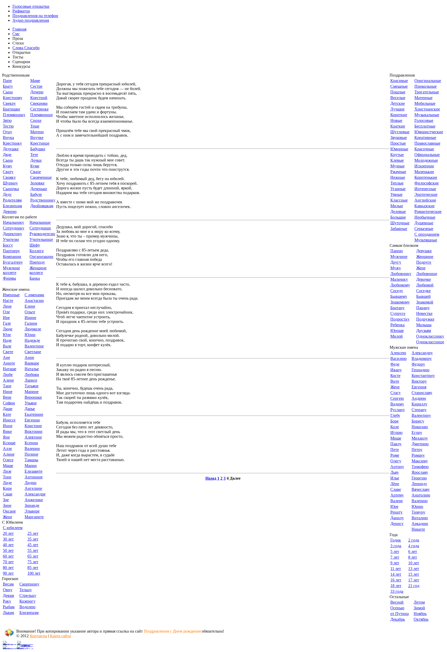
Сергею (397, 398)
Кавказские (424, 206)
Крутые (397, 154)
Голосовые (423, 120)
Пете (394, 449)
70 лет (8, 562)
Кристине (33, 426)
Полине (31, 454)
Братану (397, 308)
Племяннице (41, 115)
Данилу (397, 518)
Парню (396, 251)
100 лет (33, 573)
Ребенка (397, 325)
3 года (395, 546)
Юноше (397, 330)
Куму (7, 166)
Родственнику (42, 200)
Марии (31, 465)
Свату (8, 171)
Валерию (420, 501)
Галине (31, 323)
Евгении (32, 420)
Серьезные (423, 228)
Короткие (398, 115)
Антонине (34, 477)
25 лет (32, 533)
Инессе (9, 420)
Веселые (397, 97)
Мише (395, 438)
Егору (417, 432)
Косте (395, 375)
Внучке (36, 137)
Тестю (8, 126)
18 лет (395, 585)
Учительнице (41, 239)
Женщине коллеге (38, 270)
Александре (35, 494)
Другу (395, 262)
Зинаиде (32, 505)
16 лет (395, 580)
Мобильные (424, 103)
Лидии (30, 482)
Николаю (420, 427)
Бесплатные (424, 126)
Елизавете (33, 471)
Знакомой (424, 302)
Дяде (7, 154)
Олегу (395, 461)
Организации (41, 256)
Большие (398, 217)
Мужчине (398, 256)
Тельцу (25, 590)
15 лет (413, 574)
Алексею (398, 353)
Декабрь (397, 619)
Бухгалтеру (13, 262)
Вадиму (397, 404)
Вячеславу (421, 489)
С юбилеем (13, 527)
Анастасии (34, 300)
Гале (7, 323)
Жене (7, 517)
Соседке (423, 290)
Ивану (396, 370)
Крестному (12, 97)
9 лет (394, 563)
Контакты (38, 636)
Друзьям (423, 330)
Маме (35, 80)
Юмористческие (428, 132)
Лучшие (397, 109)
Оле (6, 312)
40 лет (8, 545)
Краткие (397, 126)
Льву (394, 472)
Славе (395, 489)
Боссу (8, 245)
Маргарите (34, 517)
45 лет (32, 545)
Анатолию (421, 495)
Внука (8, 137)
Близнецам (12, 206)
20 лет (8, 533)
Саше (7, 494)
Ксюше (9, 443)
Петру (417, 449)
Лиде (7, 482)
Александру (422, 353)
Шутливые (399, 132)
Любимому (400, 285)
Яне (6, 437)
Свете (8, 352)
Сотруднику (13, 228)
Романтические (428, 211)
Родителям (12, 200)
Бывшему (398, 296)
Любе (8, 374)
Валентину (421, 415)
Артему (397, 495)
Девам (8, 595)
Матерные (423, 97)
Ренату (396, 512)
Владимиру (422, 358)
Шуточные (399, 223)
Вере (7, 397)
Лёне (394, 483)
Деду (7, 194)
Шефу (34, 245)
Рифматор (21, 11)
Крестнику (12, 143)
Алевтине (33, 437)
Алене (8, 380)
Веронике (33, 397)
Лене (7, 306)
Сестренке (39, 109)
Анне (29, 357)
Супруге (397, 313)
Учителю (11, 239)
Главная (19, 29)
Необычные (424, 217)
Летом (419, 602)
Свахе (35, 171)
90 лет (8, 573)
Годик (395, 540)
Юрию (417, 506)
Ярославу (420, 472)
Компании (12, 256)
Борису (418, 421)
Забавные (398, 228)
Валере (396, 501)
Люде (7, 329)
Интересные (425, 189)
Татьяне (32, 386)
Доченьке (38, 189)
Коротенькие (425, 177)
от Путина (399, 613)
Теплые (397, 183)
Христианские (427, 109)
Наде (7, 340)
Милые (396, 206)
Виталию (420, 518)
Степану (419, 410)
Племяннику (14, 115)
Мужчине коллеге (11, 270)
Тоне (7, 477)
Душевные (423, 223)
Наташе (9, 369)
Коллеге (36, 251)
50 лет (8, 550)
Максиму (420, 461)
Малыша (423, 325)
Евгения (419, 387)
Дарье (30, 408)
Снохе (35, 120)
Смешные (399, 86)
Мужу (395, 268)
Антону (397, 466)
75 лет (32, 562)
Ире (6, 317)
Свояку (9, 177)
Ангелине (33, 488)
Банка (34, 278)
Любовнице (426, 273)
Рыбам (8, 607)
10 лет (413, 563)
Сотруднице (40, 228)
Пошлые (397, 92)
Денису (397, 523)
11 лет (395, 568)
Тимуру (418, 512)
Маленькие (424, 171)
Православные (427, 143)
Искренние (424, 166)
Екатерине (34, 414)
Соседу (396, 290)
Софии (9, 403)
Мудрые (397, 166)
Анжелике (34, 500)
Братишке (11, 109)
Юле (7, 334)
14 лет (395, 574)
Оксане (9, 511)
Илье (394, 478)
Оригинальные (427, 80)
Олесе (8, 460)
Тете (34, 154)
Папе (7, 80)
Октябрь (421, 619)
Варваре (32, 363)
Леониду (419, 483)
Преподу (37, 262)
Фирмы (9, 278)
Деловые (398, 211)
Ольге (30, 312)
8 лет (412, 557)
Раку (7, 601)
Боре (394, 421)
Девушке (424, 251)
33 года (396, 591)
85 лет (32, 567)
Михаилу (420, 438)
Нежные (397, 177)
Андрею (419, 398)
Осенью (397, 608)
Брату (8, 86)
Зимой (419, 608)
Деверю (10, 211)
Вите (394, 381)
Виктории (33, 431)
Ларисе (31, 380)
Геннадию (420, 370)
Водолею (27, 607)
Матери (37, 132)
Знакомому (400, 302)
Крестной (38, 97)
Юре (394, 506)
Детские (397, 103)
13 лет (413, 568)
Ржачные (398, 171)
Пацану (423, 308)
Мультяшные (425, 240)
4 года (413, 546)
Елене (30, 306)
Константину (423, 375)
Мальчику (399, 279)
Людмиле (33, 329)
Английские (425, 200)
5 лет (394, 551)
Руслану (397, 410)
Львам (8, 612)
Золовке (37, 183)
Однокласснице (430, 342)
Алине (8, 454)
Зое (6, 500)
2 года (413, 540)
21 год (413, 585)
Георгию (419, 478)
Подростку (399, 319)
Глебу (395, 415)
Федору (418, 364)
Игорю (396, 432)
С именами (34, 295)
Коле (394, 427)
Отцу (7, 132)
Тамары (31, 460)
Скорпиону (29, 584)
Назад (210, 478)
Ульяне (31, 403)
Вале (7, 346)
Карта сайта (60, 636)
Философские (426, 183)
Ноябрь (420, 613)
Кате (7, 414)
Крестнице (39, 143)
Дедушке (11, 149)
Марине (32, 391)
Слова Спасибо (26, 48)
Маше (8, 465)
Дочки (36, 160)
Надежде (32, 340)
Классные (399, 200)
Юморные (399, 149)
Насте (8, 300)
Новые (396, 120)
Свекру (9, 103)
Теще (34, 126)
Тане (7, 386)
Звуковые (398, 137)
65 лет (32, 556)
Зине (7, 505)
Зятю (7, 120)
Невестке (424, 313)
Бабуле (36, 194)
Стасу (395, 392)
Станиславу (422, 392)
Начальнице (40, 222)
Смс (16, 34)
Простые (398, 143)
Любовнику (400, 273)
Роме (394, 455)
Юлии (30, 334)
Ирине (30, 317)
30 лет (8, 539)
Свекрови (39, 103)
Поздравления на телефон (35, 15)
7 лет (394, 557)
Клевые (397, 160)
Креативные (425, 137)
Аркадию (420, 523)
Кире (7, 488)
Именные (11, 295)
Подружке (425, 319)
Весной (397, 602)
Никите (418, 529)
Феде (394, 364)
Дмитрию (420, 444)
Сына (8, 92)
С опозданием (426, 234)
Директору (12, 234)
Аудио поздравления (30, 20)
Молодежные (426, 160)
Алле (7, 448)
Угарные (398, 189)
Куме (34, 166)
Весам (8, 584)
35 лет (32, 539)
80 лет (8, 567)
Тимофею (420, 466)
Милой (396, 336)
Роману (418, 455)
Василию (398, 358)
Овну (7, 590)
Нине (7, 391)
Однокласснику (430, 336)
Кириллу (419, 404)
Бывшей (423, 296)
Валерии (32, 448)
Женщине (424, 256)
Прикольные (425, 86)
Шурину (10, 183)
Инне (7, 426)
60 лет (8, 556)
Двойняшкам (41, 206)
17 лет (413, 580)
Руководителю (42, 234)
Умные (396, 194)
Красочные (424, 149)
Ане (6, 357)
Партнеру (11, 251)
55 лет (32, 550)
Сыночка (11, 189)
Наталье (32, 369)
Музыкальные (426, 115)
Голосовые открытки (30, 6)
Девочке (423, 279)
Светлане (33, 352)
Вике (7, 431)
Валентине (34, 346)
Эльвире (32, 511)
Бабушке (37, 149)
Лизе (7, 471)
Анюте (9, 363)
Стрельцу (27, 595)
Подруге (423, 262)
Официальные (427, 154)
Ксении (31, 443)
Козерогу (27, 601)
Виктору (419, 381)
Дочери (36, 92)
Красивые (399, 80)
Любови (32, 374)
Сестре (36, 86)
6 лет (412, 551)
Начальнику (13, 222)
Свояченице (41, 177)
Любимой (425, 285)
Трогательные (426, 92)
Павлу (395, 444)
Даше (7, 408)
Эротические (425, 194)
